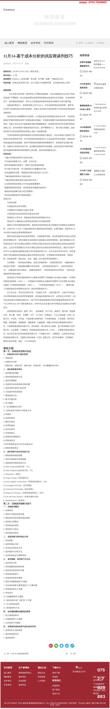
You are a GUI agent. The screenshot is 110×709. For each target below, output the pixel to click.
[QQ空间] (67, 646)
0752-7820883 (98, 2)
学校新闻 (41, 677)
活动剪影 (22, 681)
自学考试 (35, 42)
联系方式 (56, 693)
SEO (58, 705)
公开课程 (100, 43)
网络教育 (22, 42)
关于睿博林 (24, 667)
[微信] (56, 646)
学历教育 (8, 667)
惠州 (88, 703)
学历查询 (49, 42)
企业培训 (89, 43)
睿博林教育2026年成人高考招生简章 (86, 109)
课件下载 (56, 673)
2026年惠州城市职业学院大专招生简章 (85, 152)
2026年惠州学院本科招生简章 (85, 131)
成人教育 (9, 42)
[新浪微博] (51, 646)
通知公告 (42, 667)
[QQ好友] (62, 646)
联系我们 (56, 680)
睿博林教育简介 (25, 673)
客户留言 (56, 689)
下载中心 (56, 667)
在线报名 (56, 685)
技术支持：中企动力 (77, 703)
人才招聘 (41, 681)
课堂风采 (22, 685)
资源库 (55, 677)
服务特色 (22, 677)
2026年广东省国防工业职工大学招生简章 (85, 174)
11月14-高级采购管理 (19, 653)
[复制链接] (72, 646)
